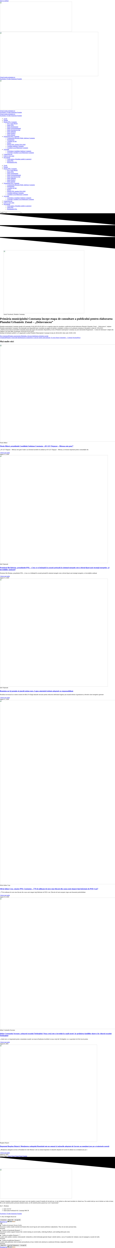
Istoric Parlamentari (12, 127)
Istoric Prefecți (11, 133)
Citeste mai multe (5, 452)
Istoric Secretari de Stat (13, 130)
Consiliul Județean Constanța (15, 146)
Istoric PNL (10, 125)
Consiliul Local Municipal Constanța (17, 148)
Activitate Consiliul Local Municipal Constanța (20, 152)
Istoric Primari (11, 135)
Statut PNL (10, 161)
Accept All (17, 1220)
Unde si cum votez (9, 156)
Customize (3, 1220)
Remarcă (17, 1230)
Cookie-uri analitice (7, 1235)
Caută (1, 212)
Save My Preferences (13, 1245)
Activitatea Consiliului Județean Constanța (19, 151)
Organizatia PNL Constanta (11, 136)
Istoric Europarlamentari (14, 128)
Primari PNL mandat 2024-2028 (16, 144)
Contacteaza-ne (8, 154)
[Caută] (21, 212)
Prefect (9, 143)
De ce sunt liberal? (12, 123)
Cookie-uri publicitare (8, 1240)
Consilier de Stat (12, 141)
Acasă (5, 118)
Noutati (6, 120)
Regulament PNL (12, 162)
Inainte (25, 1156)
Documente (7, 157)
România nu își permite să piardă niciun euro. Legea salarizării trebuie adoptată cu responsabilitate (36, 691)
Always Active (17, 1225)
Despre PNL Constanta (10, 122)
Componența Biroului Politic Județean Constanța (21, 138)
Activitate (6, 149)
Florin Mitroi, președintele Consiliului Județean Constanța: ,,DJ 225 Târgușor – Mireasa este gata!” (36, 446)
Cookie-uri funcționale (8, 1230)
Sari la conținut (4, 1)
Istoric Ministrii (11, 131)
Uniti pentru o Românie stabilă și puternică (19, 159)
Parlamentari (10, 139)
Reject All (10, 1220)
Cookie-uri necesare (7, 1225)
